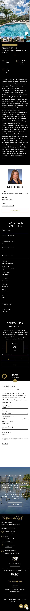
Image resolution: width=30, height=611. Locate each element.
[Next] (26, 347)
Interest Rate (6, 427)
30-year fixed (6, 413)
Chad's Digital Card (15, 565)
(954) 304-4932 (7, 199)
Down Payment (7, 417)
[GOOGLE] (20, 581)
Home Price (6, 406)
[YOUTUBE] (17, 581)
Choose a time (7, 355)
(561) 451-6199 (8, 546)
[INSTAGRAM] (13, 581)
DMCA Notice (15, 601)
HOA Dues (5, 432)
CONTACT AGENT (15, 210)
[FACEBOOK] (9, 581)
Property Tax (6, 421)
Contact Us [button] (15, 504)
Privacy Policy (21, 599)
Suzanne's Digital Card (15, 563)
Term (3, 411)
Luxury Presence (15, 591)
